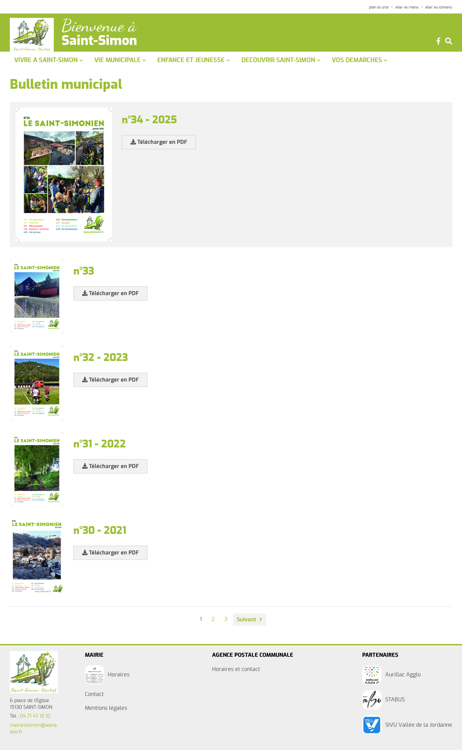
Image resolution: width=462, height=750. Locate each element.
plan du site (379, 7)
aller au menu (407, 7)
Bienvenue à (99, 25)
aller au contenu (438, 7)
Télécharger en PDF (161, 142)
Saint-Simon (99, 41)
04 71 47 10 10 (35, 716)
